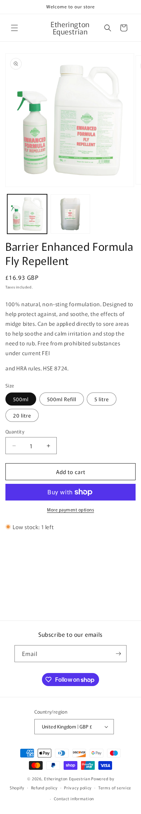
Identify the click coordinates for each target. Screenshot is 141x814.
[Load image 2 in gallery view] (70, 214)
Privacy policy (77, 787)
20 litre (22, 415)
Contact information (74, 798)
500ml (21, 399)
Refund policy (44, 787)
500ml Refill (61, 399)
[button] (14, 28)
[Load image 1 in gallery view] (27, 214)
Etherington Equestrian (67, 778)
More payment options (70, 509)
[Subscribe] (118, 653)
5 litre (101, 399)
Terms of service (114, 787)
